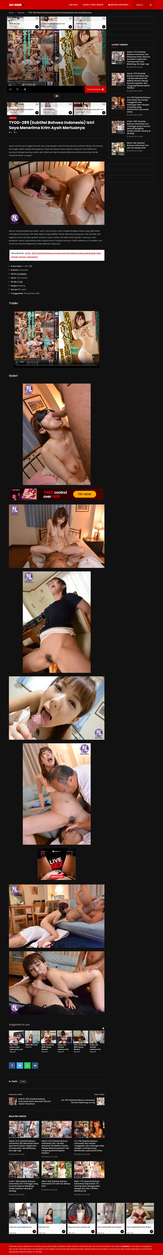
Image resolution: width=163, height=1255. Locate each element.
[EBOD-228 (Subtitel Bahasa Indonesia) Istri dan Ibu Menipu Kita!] (57, 1169)
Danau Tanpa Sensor (93, 4)
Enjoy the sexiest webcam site (54, 24)
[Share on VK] (35, 1065)
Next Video (99, 1094)
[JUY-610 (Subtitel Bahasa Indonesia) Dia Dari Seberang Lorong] (100, 1101)
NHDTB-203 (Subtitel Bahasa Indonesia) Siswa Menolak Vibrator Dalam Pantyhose (34, 1101)
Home (11, 13)
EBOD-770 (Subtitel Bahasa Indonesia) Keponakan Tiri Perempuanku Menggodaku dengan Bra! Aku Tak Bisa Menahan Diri (87, 1186)
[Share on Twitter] (20, 1065)
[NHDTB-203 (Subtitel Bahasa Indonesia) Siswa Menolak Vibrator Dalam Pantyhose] (13, 1101)
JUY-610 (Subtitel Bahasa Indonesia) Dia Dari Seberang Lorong (78, 1101)
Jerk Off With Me (49, 109)
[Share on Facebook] (12, 1065)
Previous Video (16, 1094)
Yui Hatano (22, 274)
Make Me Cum (15, 24)
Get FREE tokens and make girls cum (89, 109)
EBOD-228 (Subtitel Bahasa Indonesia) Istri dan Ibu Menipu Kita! (56, 1183)
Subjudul (73, 4)
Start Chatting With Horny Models (22, 109)
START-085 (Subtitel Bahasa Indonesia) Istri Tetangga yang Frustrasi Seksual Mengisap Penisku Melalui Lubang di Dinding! (23, 1186)
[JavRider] (16, 5)
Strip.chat (13, 26)
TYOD (20, 282)
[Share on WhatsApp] (27, 1065)
